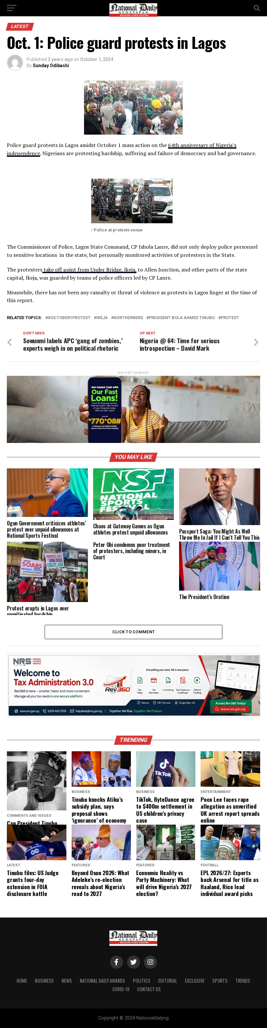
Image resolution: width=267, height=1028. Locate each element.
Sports (220, 980)
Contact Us (149, 989)
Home (22, 980)
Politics (141, 980)
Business (44, 980)
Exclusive (194, 980)
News (67, 980)
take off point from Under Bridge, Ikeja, (89, 269)
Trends (242, 980)
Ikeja (102, 318)
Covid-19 (120, 989)
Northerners (128, 318)
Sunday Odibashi (51, 65)
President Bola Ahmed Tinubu (182, 318)
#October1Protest (69, 318)
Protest (230, 318)
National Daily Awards (102, 980)
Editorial (167, 980)
